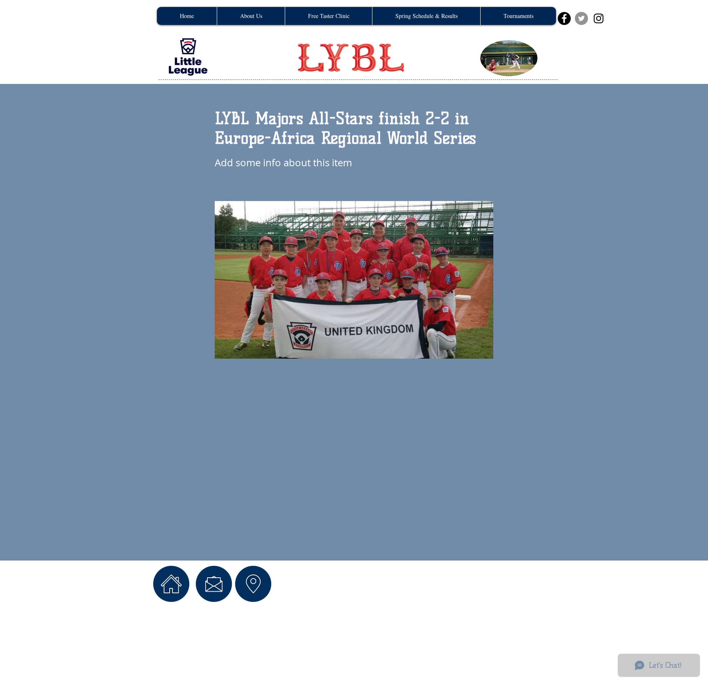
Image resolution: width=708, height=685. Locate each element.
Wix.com (287, 633)
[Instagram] (598, 18)
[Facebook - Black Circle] (564, 18)
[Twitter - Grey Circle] (581, 18)
